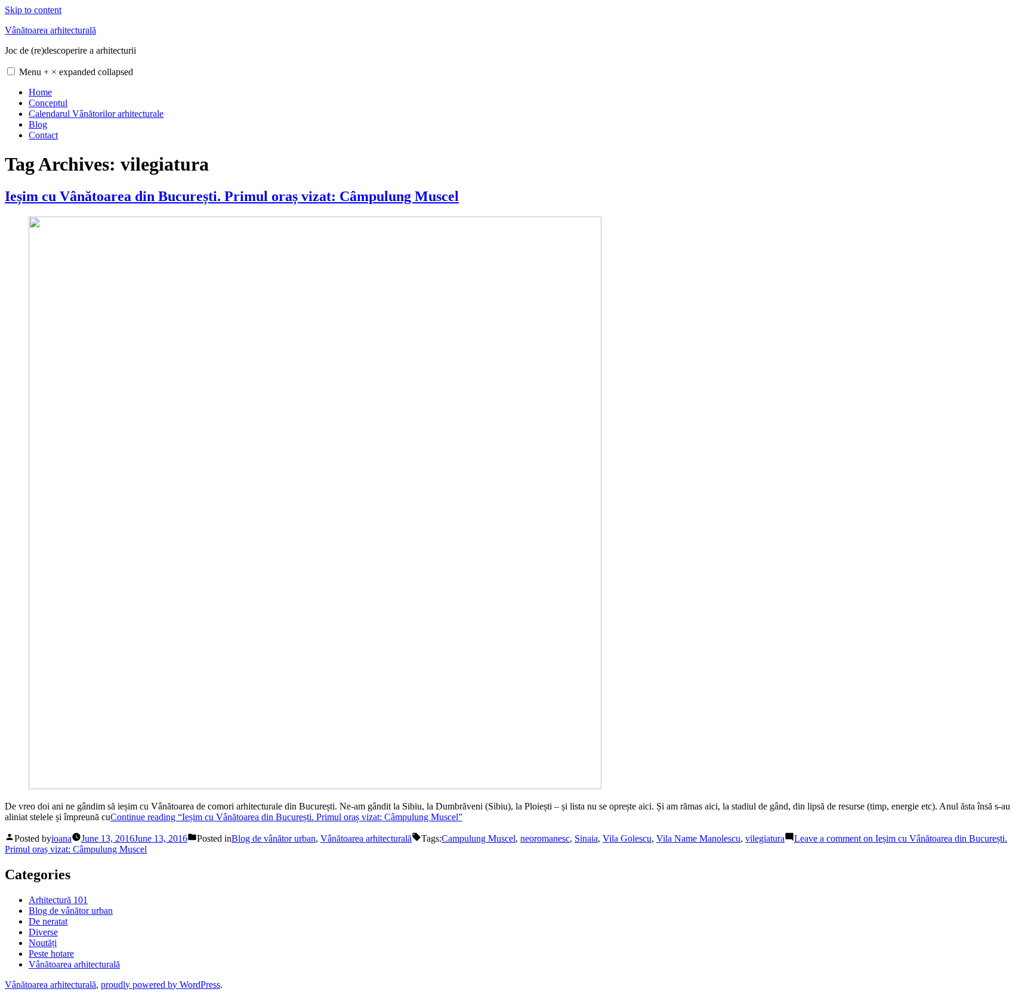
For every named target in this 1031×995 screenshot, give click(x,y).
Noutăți (43, 943)
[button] (11, 71)
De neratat (48, 921)
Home (40, 92)
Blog (38, 124)
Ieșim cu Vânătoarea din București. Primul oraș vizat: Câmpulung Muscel (232, 196)
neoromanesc (545, 838)
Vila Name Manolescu (698, 838)
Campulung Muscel (479, 838)
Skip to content (33, 10)
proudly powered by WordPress (160, 984)
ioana (61, 838)
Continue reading (286, 817)
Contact (43, 135)
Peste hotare (51, 953)
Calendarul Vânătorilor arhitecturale (96, 114)
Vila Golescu (627, 838)
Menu (76, 72)
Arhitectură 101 (58, 900)
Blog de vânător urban (273, 838)
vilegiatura (765, 838)
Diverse (43, 932)
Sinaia (586, 838)
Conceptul (48, 103)
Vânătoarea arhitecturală (50, 30)
